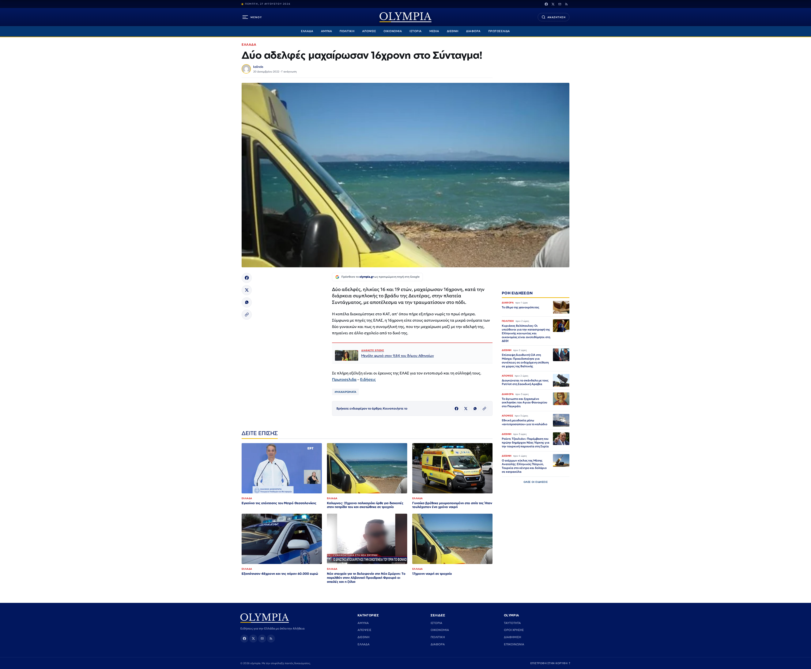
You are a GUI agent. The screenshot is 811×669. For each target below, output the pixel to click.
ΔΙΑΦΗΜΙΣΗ (512, 637)
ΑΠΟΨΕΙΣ (369, 31)
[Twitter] (553, 4)
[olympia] (405, 17)
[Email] (560, 4)
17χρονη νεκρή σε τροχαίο (432, 574)
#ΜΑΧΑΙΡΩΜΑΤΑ (345, 391)
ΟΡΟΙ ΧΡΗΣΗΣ (514, 630)
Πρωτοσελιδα (344, 379)
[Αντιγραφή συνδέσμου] (247, 315)
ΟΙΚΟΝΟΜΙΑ (393, 31)
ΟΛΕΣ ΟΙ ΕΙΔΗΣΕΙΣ (536, 481)
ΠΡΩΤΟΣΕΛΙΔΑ (499, 31)
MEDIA (434, 31)
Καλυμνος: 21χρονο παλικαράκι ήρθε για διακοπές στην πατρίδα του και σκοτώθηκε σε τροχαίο (365, 505)
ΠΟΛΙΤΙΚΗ (347, 31)
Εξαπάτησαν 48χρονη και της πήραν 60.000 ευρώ (280, 574)
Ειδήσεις (368, 379)
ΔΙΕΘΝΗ (453, 31)
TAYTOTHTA (512, 623)
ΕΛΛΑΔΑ (307, 31)
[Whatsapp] (247, 302)
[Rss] (566, 4)
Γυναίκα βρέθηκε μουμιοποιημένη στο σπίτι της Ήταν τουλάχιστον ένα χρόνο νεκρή (452, 505)
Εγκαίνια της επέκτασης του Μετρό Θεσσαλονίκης (279, 503)
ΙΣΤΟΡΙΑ (416, 31)
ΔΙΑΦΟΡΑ (473, 31)
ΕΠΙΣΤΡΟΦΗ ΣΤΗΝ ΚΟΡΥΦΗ (550, 663)
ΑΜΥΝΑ (326, 31)
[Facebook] (546, 4)
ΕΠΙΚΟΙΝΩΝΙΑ (514, 644)
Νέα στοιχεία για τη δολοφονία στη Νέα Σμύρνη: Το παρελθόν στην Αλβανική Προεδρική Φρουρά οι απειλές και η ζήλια (366, 578)
